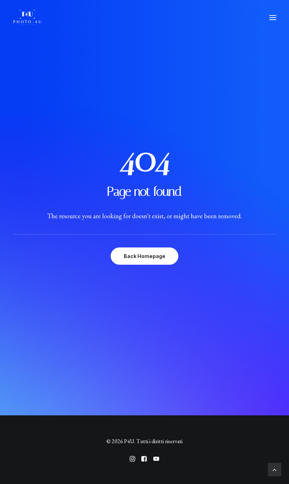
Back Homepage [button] (144, 256)
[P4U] (27, 17)
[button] (273, 17)
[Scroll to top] (274, 469)
